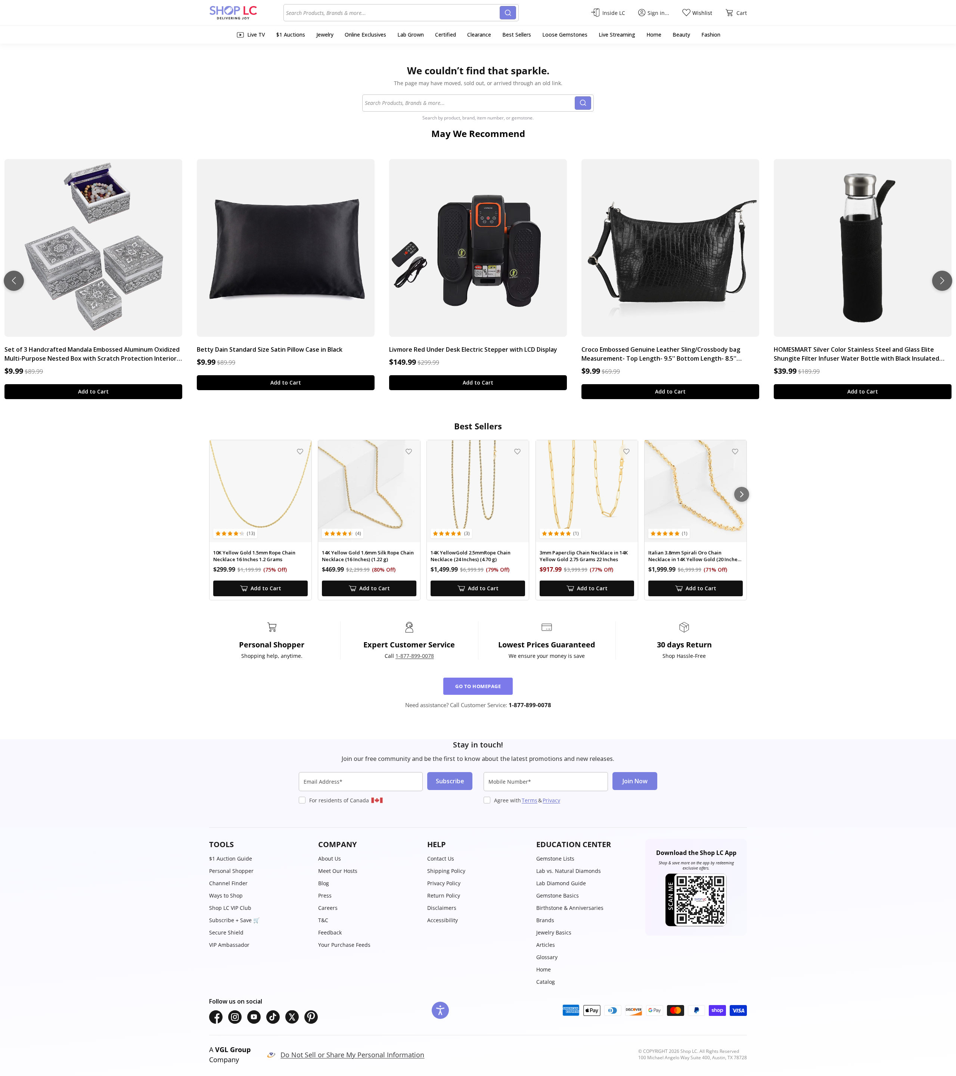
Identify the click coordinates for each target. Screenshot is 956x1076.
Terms (529, 800)
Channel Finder (228, 883)
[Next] (741, 494)
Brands (545, 920)
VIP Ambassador (229, 944)
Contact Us (440, 858)
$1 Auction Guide (230, 858)
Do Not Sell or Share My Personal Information (352, 1054)
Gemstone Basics (557, 895)
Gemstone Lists (555, 858)
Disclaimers (441, 907)
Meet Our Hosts (337, 870)
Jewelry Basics (553, 932)
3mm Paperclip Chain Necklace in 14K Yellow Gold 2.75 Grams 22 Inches (584, 556)
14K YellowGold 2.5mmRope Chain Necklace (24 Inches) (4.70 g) (470, 556)
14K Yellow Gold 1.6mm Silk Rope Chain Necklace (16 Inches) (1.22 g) (368, 556)
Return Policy (443, 895)
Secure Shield (226, 932)
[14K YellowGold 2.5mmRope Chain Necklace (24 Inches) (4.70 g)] (478, 491)
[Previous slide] (14, 281)
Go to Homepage (478, 686)
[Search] (508, 12)
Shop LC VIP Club (230, 907)
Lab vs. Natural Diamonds (568, 870)
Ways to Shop (226, 895)
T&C (323, 920)
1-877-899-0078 (414, 655)
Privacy (551, 800)
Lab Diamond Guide (561, 883)
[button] (260, 844)
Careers (328, 907)
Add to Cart (93, 391)
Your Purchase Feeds (344, 944)
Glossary (547, 957)
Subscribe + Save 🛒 (234, 920)
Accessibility (442, 920)
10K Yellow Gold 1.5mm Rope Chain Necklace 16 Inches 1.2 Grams (254, 556)
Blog (323, 883)
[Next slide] (942, 281)
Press (325, 895)
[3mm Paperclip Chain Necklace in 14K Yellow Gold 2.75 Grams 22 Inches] (587, 491)
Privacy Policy (443, 883)
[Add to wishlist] (300, 451)
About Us (329, 858)
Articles (545, 944)
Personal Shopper (231, 870)
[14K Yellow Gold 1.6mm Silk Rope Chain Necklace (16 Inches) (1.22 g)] (369, 491)
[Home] (246, 12)
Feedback (330, 932)
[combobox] (393, 12)
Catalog (545, 981)
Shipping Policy (446, 870)
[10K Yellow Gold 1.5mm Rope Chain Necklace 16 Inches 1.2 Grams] (260, 491)
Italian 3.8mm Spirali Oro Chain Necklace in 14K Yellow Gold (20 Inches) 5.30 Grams (694, 556)
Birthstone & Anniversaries (569, 907)
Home (543, 969)
